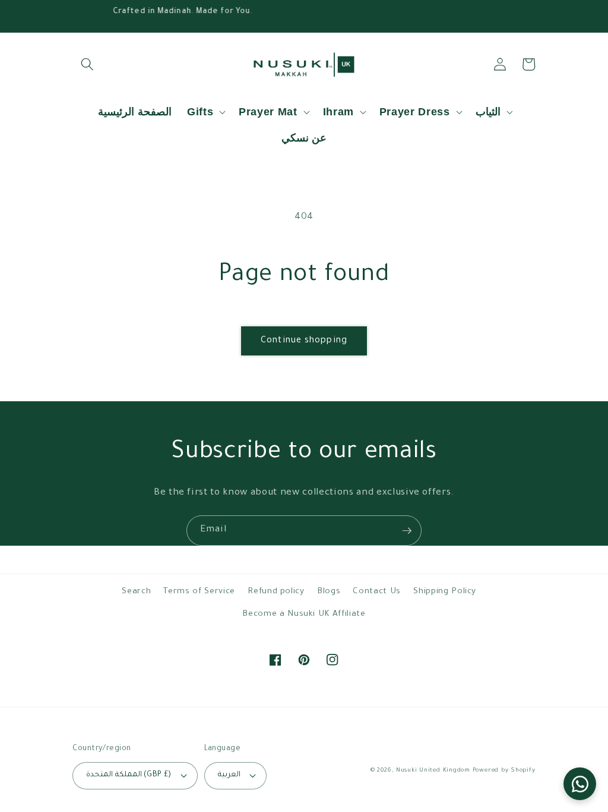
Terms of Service (199, 591)
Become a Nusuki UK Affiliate (303, 614)
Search (136, 591)
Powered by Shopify (504, 770)
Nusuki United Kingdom (433, 770)
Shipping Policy (444, 591)
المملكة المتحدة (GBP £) (128, 775)
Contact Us (377, 591)
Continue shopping (304, 341)
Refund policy (276, 591)
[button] (86, 64)
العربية (229, 775)
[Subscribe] (406, 530)
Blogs (328, 591)
